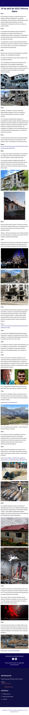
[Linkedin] (16, 659)
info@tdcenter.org (8, 687)
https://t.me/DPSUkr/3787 (10, 402)
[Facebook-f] (13, 659)
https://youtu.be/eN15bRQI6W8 (11, 650)
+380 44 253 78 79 (5, 683)
